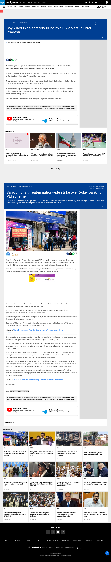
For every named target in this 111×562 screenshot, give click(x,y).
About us (44, 547)
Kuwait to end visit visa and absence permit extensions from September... (66, 155)
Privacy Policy (59, 547)
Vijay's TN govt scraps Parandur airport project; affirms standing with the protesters (34, 331)
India (15, 6)
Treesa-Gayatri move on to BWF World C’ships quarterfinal (94, 155)
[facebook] (7, 59)
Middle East (35, 6)
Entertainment (58, 6)
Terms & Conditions (70, 547)
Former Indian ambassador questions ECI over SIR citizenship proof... (66, 514)
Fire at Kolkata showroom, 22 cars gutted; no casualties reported (67, 453)
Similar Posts (7, 429)
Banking (12, 391)
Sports (50, 6)
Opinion (27, 6)
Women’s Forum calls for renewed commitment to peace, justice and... (15, 484)
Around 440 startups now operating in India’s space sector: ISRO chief (15, 514)
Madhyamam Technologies (52, 555)
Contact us (51, 547)
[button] (2, 2)
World (21, 6)
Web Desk (15, 255)
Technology (69, 6)
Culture (89, 540)
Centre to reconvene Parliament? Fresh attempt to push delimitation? (68, 484)
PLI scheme (18, 391)
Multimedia (85, 6)
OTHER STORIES (9, 131)
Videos (7, 149)
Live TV (30, 2)
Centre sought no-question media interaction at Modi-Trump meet (95, 483)
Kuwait (59, 149)
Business (43, 6)
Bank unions (26, 391)
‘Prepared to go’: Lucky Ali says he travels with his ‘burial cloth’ (42, 155)
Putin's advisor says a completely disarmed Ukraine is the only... (17, 155)
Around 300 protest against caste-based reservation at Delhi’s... (39, 514)
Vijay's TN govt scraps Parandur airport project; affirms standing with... (41, 453)
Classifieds (37, 2)
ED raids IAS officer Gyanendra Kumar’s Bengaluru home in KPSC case (95, 514)
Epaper (24, 2)
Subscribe (44, 2)
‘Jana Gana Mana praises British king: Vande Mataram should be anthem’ (35, 380)
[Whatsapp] (13, 59)
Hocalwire (68, 555)
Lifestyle (77, 6)
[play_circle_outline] (17, 140)
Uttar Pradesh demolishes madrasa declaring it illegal (93, 453)
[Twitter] (10, 59)
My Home (9, 6)
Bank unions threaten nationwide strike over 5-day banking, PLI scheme (54, 194)
